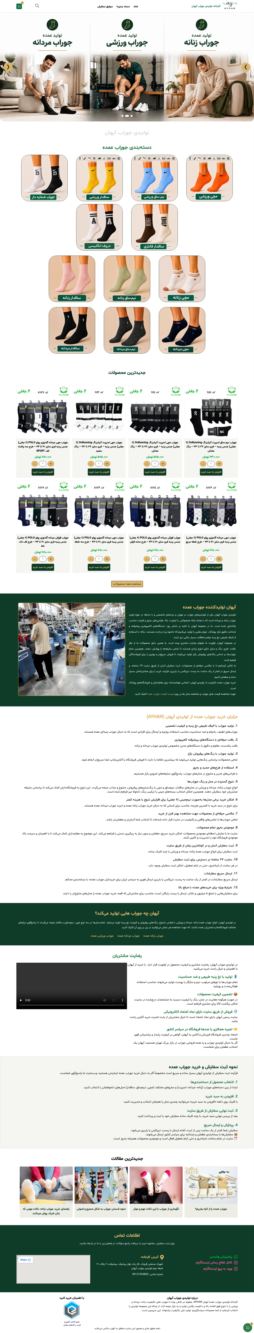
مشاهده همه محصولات (127, 584)
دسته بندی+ (123, 6)
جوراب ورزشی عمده (102, 936)
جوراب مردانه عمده (128, 936)
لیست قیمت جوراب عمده (160, 694)
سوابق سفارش (105, 6)
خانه (136, 6)
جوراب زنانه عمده (153, 936)
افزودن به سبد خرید (211, 472)
